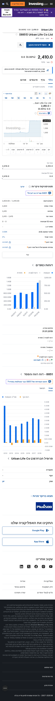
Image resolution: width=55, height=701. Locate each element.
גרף (43, 79)
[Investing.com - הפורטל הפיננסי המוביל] (38, 4)
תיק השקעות (47, 587)
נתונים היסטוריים (39, 87)
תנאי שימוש (48, 667)
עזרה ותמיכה (19, 592)
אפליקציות (48, 581)
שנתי (50, 388)
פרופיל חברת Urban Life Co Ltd (32, 458)
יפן (3, 481)
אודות (22, 581)
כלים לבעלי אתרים (45, 592)
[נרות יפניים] (49, 93)
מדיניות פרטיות (47, 676)
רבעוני (42, 388)
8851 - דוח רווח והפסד (38, 374)
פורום (23, 79)
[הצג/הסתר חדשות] (36, 93)
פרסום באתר (19, 587)
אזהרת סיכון (48, 685)
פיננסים (33, 79)
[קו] (46, 93)
